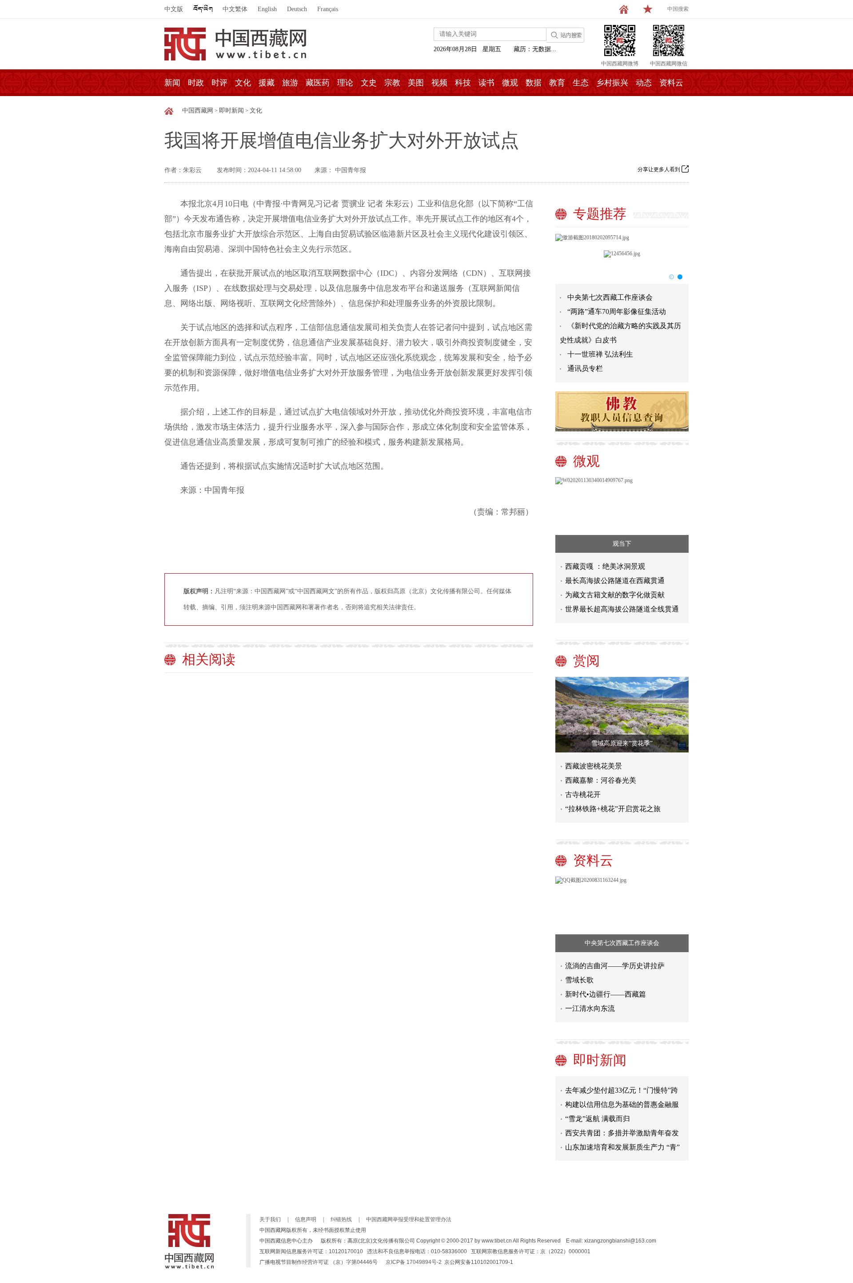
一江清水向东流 (590, 1008)
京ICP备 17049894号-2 (414, 1262)
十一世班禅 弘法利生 (600, 354)
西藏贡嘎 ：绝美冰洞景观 (605, 566)
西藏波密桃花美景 (593, 766)
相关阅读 (208, 659)
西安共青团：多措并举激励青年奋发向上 (622, 1127)
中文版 (173, 9)
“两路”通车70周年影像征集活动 (616, 311)
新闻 (172, 82)
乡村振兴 (612, 82)
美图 (416, 82)
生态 (581, 82)
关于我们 (270, 1219)
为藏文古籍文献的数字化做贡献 (615, 595)
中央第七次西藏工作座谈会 (610, 297)
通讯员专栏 (585, 368)
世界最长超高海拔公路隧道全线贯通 (622, 609)
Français (327, 9)
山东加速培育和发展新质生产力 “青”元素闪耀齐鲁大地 (622, 1141)
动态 (644, 82)
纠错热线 (341, 1219)
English (267, 9)
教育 (557, 82)
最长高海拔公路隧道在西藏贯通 (615, 580)
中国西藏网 (197, 110)
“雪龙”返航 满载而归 (597, 1111)
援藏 (267, 82)
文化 (243, 82)
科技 (463, 82)
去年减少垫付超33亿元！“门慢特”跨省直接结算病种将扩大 (621, 1084)
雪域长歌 (579, 980)
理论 (345, 82)
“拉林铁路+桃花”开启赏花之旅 (613, 808)
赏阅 (586, 660)
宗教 (392, 82)
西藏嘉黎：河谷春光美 (600, 780)
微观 (510, 82)
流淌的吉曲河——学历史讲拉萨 (615, 965)
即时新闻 (231, 110)
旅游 (290, 82)
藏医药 (318, 82)
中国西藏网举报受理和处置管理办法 (408, 1219)
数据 (534, 82)
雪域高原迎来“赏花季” (622, 743)
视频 (439, 82)
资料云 (671, 82)
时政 (196, 82)
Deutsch (297, 9)
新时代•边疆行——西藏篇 (605, 994)
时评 (219, 82)
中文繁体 (235, 9)
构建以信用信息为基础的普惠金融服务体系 (622, 1098)
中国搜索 (678, 9)
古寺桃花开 (583, 794)
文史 (369, 82)
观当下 (622, 543)
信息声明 (305, 1219)
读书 (486, 82)
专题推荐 (599, 213)
